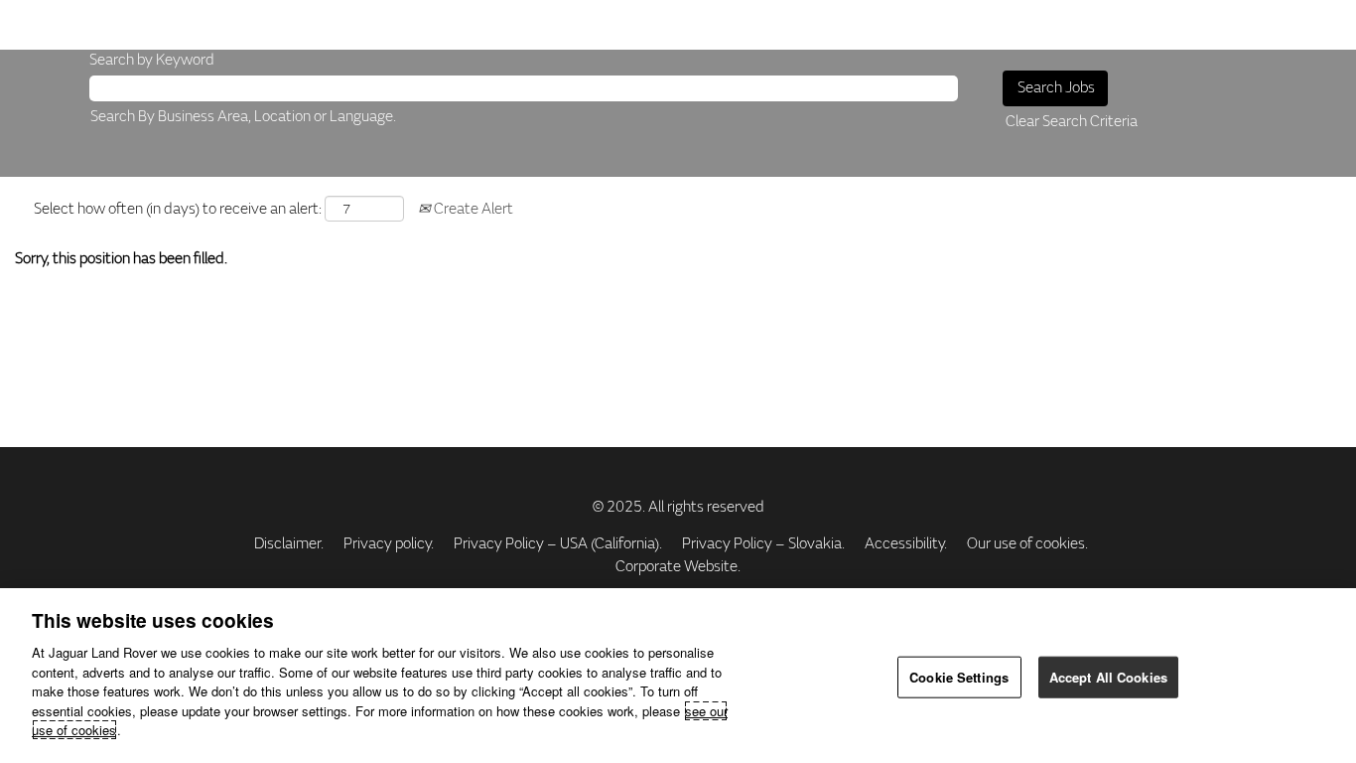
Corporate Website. (678, 566)
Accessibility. (906, 543)
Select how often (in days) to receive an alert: (178, 209)
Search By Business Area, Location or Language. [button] (243, 116)
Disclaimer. (289, 543)
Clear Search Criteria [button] (1072, 121)
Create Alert (472, 209)
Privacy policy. (388, 543)
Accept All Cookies (1108, 677)
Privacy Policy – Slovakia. (763, 543)
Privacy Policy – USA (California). (558, 543)
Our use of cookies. (1027, 543)
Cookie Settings (959, 677)
